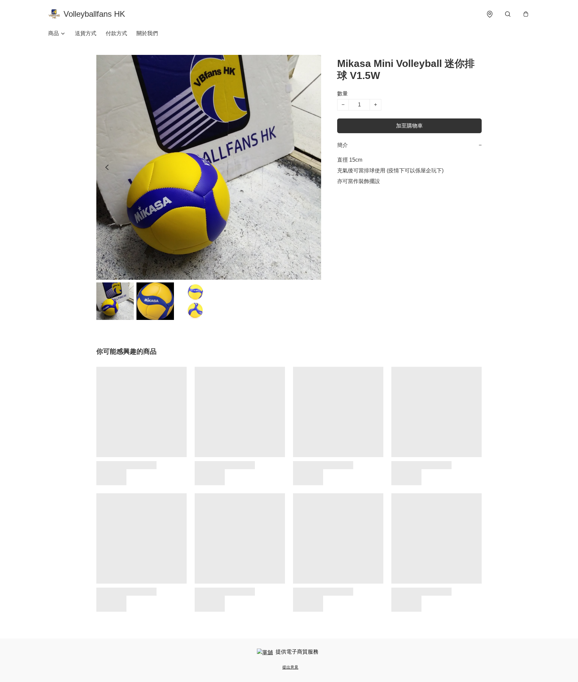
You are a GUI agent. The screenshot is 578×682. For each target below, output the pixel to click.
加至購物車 (409, 126)
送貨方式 (85, 33)
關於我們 (147, 33)
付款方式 (116, 33)
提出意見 (290, 667)
